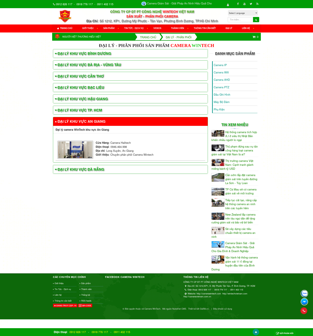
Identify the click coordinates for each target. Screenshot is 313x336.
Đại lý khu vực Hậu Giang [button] (83, 98)
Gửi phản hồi (286, 333)
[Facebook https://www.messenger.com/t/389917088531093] (304, 301)
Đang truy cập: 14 (66, 305)
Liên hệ (246, 28)
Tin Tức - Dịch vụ (134, 28)
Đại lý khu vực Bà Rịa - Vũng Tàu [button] (89, 64)
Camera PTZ (221, 87)
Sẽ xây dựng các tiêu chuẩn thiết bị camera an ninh (233, 233)
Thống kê (85, 294)
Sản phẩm (108, 28)
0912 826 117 (64, 4)
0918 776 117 (84, 4)
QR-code (86, 305)
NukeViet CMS (179, 308)
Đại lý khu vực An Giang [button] (81, 121)
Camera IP (220, 65)
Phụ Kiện (219, 109)
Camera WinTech (152, 308)
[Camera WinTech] (65, 16)
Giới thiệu (88, 28)
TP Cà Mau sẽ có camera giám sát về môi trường (240, 191)
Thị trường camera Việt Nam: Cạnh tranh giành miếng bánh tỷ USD (232, 165)
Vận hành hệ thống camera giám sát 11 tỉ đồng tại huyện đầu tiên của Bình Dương (234, 263)
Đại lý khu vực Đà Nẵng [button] (81, 169)
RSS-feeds (86, 300)
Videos (157, 28)
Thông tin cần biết (205, 28)
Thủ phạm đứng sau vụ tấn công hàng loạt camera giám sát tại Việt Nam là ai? (234, 150)
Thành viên (177, 28)
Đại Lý (229, 28)
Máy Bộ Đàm (222, 102)
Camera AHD (222, 80)
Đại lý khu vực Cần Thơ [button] (81, 76)
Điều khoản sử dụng (222, 308)
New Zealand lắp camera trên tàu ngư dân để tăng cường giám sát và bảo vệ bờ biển (233, 218)
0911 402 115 (105, 4)
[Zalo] (304, 293)
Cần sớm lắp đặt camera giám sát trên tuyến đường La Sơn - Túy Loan (241, 179)
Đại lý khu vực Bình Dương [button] (84, 53)
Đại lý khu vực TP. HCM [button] (80, 110)
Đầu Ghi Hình (222, 94)
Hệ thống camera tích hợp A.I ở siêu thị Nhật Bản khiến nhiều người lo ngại (234, 136)
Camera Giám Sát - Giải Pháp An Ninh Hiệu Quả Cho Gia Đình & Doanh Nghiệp (233, 247)
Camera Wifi (221, 72)
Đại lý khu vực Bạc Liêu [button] (81, 87)
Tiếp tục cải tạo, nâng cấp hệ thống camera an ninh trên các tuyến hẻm (241, 204)
